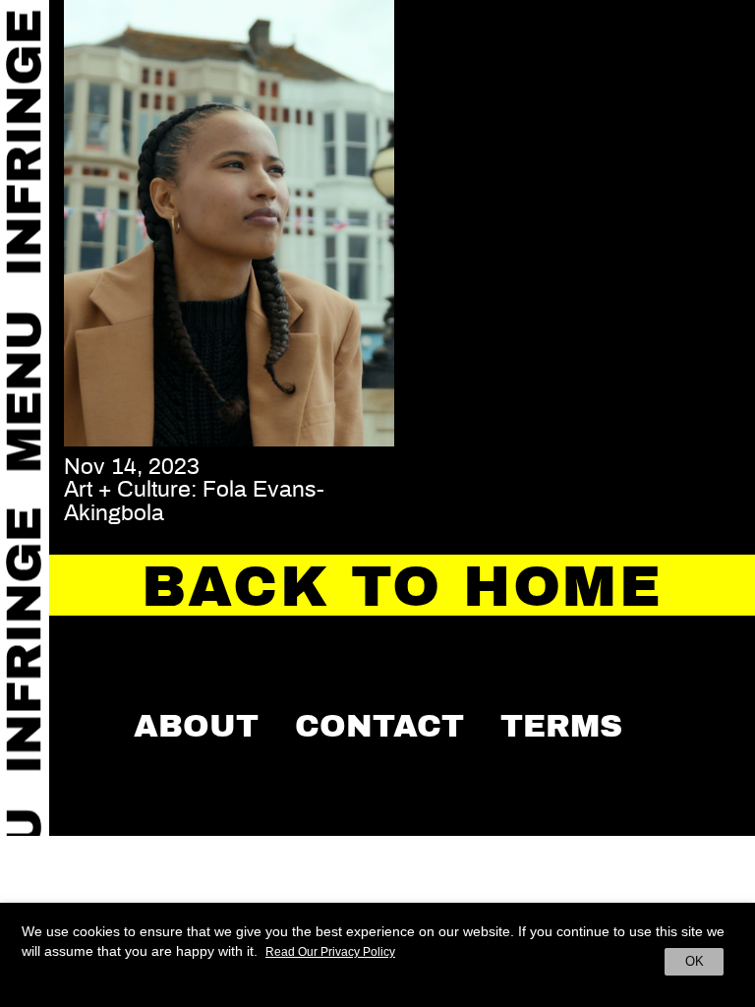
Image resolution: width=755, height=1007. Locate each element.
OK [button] (694, 961)
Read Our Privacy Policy (330, 952)
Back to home (402, 587)
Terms (561, 725)
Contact (379, 725)
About (196, 725)
